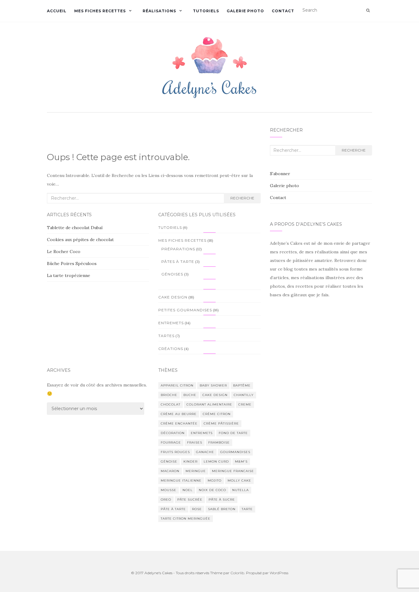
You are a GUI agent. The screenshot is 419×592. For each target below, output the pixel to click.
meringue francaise (233, 471)
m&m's (241, 461)
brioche (169, 395)
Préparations (178, 249)
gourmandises (235, 452)
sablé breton (222, 509)
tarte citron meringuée (185, 519)
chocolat (170, 404)
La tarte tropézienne (68, 275)
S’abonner (280, 173)
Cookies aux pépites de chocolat (80, 239)
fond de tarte (233, 433)
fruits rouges (175, 452)
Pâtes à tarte (177, 261)
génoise (169, 461)
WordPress (279, 573)
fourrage (171, 442)
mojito (214, 480)
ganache (205, 452)
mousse (168, 490)
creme (245, 404)
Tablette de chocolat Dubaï (75, 227)
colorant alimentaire (209, 404)
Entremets (171, 323)
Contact (283, 11)
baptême (242, 385)
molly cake (239, 480)
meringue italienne (181, 480)
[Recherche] (368, 10)
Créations (170, 348)
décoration (173, 433)
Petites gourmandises (185, 310)
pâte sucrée (189, 500)
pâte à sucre (222, 500)
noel (188, 490)
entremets (202, 433)
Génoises (172, 274)
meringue (196, 471)
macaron (170, 471)
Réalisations (159, 11)
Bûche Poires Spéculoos (72, 263)
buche (189, 395)
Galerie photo (245, 11)
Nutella (240, 490)
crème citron (217, 414)
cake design (215, 395)
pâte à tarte (173, 509)
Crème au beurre (179, 414)
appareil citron (177, 385)
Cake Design (172, 297)
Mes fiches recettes (100, 11)
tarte (247, 509)
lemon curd (216, 461)
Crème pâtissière (221, 423)
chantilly (244, 395)
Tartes (166, 335)
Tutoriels (206, 11)
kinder (190, 461)
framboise (219, 442)
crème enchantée (179, 423)
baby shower (213, 385)
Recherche (242, 198)
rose (197, 509)
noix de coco (212, 490)
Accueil (57, 11)
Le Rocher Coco (63, 251)
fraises (194, 442)
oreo (166, 500)
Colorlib (237, 573)
